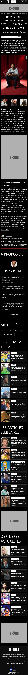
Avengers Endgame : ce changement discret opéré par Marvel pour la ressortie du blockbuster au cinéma (18, 576)
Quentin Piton (9, 236)
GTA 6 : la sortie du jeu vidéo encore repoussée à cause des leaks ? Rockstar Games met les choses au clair (18, 600)
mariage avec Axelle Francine (9, 117)
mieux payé (5, 115)
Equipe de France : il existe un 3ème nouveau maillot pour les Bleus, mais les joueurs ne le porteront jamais (18, 491)
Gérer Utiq (13, 663)
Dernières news (7, 13)
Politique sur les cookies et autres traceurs (17, 656)
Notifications (7, 663)
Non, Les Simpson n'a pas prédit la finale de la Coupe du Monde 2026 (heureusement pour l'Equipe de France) (18, 467)
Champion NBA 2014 (11, 113)
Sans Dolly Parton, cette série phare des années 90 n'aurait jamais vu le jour (18, 551)
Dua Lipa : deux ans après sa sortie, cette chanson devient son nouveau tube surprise (18, 588)
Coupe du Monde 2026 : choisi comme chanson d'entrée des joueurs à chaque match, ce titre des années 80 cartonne (18, 358)
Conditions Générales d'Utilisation (9, 654)
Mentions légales (5, 656)
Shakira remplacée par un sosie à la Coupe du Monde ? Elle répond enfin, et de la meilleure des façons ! (18, 455)
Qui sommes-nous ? (20, 654)
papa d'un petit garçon (15, 115)
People (4, 331)
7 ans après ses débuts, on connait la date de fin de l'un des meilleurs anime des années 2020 (18, 393)
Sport (22, 331)
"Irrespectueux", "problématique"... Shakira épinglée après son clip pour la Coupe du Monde (18, 503)
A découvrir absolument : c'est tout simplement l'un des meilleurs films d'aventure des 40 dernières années (18, 370)
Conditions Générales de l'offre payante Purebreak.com (13, 661)
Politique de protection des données (13, 658)
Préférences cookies (19, 663)
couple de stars (7, 334)
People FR (13, 331)
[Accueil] (11, 1)
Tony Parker (13, 13)
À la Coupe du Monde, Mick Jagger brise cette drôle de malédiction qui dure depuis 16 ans (18, 443)
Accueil (2, 13)
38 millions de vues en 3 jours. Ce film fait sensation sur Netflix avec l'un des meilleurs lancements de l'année (18, 418)
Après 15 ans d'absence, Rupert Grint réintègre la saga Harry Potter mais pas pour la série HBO (18, 564)
